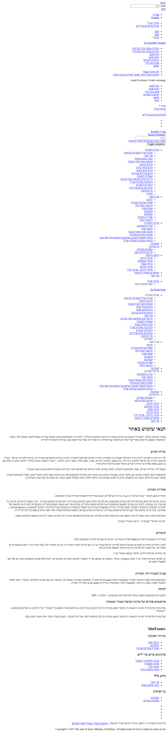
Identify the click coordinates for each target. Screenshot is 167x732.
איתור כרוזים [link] (146, 266)
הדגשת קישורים (151, 60)
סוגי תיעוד (154, 342)
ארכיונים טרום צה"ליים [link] (141, 187)
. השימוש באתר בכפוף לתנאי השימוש (90, 723)
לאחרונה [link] (155, 368)
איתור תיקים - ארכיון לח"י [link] (140, 269)
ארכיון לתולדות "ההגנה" (147, 660)
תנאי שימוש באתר (150, 685)
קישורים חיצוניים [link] (144, 185)
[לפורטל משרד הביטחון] (147, 140)
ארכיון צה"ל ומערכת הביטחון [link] (138, 152)
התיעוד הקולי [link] (146, 220)
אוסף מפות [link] (147, 208)
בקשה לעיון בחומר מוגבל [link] (141, 231)
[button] (157, 31)
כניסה (163, 2)
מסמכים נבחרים (151, 700)
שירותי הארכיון (151, 371)
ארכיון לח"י (153, 666)
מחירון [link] (149, 193)
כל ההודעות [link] (147, 190)
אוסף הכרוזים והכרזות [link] (142, 202)
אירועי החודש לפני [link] (143, 252)
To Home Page (158, 289)
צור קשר (155, 682)
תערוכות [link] (155, 243)
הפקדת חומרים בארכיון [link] (141, 234)
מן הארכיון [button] (154, 246)
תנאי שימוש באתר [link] (143, 158)
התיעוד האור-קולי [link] (144, 205)
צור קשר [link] (148, 155)
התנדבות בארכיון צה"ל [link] (141, 182)
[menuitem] (80, 48)
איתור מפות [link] (147, 264)
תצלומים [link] (148, 214)
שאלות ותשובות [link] (145, 176)
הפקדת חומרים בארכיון (147, 648)
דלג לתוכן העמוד (151, 71)
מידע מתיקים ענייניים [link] (142, 173)
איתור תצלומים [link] (145, 261)
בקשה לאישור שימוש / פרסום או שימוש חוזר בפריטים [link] (126, 237)
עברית (156, 14)
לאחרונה (148, 339)
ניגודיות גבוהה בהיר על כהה (145, 48)
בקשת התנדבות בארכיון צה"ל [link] (138, 240)
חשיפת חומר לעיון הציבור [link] (140, 161)
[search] (151, 137)
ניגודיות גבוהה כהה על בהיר (145, 51)
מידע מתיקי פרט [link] (144, 167)
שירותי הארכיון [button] (151, 223)
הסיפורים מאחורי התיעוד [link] (146, 272)
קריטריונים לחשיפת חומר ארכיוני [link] (136, 179)
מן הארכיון (154, 394)
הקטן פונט (154, 57)
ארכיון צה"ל (153, 23)
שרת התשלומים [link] (145, 225)
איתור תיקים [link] (146, 258)
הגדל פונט (154, 54)
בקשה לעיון (153, 642)
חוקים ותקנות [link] (146, 164)
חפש (163, 5)
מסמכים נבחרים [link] (145, 249)
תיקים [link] (150, 199)
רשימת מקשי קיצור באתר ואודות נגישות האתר (136, 74)
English (155, 17)
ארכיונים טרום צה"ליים (147, 26)
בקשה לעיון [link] (147, 228)
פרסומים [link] (148, 211)
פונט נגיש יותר (152, 63)
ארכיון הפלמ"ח (151, 663)
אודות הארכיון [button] (152, 149)
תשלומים (154, 645)
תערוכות (155, 697)
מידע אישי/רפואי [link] (144, 170)
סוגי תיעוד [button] (154, 196)
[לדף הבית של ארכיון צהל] (157, 134)
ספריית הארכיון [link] (145, 217)
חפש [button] (163, 9)
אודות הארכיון (152, 295)
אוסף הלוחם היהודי (149, 669)
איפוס (156, 66)
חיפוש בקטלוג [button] (152, 255)
